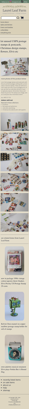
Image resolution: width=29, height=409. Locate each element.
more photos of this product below (13, 79)
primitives (5, 104)
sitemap (6, 390)
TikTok (25, 2)
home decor (5, 22)
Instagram (15, 2)
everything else (6, 33)
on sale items (9, 382)
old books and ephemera (9, 106)
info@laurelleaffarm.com (14, 404)
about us (7, 385)
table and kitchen (6, 25)
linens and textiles (7, 27)
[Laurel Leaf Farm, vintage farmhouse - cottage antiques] (14, 9)
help (5, 387)
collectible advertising (8, 108)
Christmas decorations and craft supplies (14, 110)
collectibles (4, 30)
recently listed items (12, 379)
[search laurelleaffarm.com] (18, 17)
